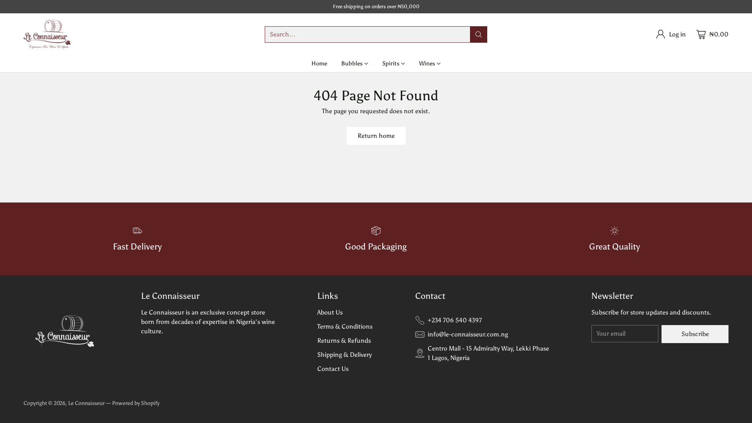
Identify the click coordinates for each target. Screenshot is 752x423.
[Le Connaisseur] (47, 34)
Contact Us (333, 368)
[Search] (478, 34)
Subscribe (695, 334)
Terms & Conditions (344, 326)
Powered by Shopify (135, 403)
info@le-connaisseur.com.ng (468, 334)
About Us (330, 312)
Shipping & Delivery (344, 354)
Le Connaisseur (86, 403)
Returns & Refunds (344, 340)
